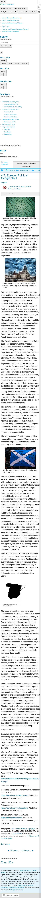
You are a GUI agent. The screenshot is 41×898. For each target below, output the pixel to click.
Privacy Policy (22, 885)
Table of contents (10, 194)
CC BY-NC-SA (17, 833)
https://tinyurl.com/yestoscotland (14, 808)
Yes (5, 862)
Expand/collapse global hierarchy (3, 170)
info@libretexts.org (16, 890)
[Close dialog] (1, 153)
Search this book (5, 39)
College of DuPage (14, 189)
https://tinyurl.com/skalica (11, 818)
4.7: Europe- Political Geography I (23, 829)
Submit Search (6, 46)
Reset (3, 60)
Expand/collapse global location (39, 170)
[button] (7, 132)
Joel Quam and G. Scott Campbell (19, 186)
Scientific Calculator (10, 117)
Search (4, 895)
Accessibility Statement (16, 887)
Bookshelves (23, 170)
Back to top (5, 844)
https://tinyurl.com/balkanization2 (14, 795)
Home (10, 170)
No (12, 862)
